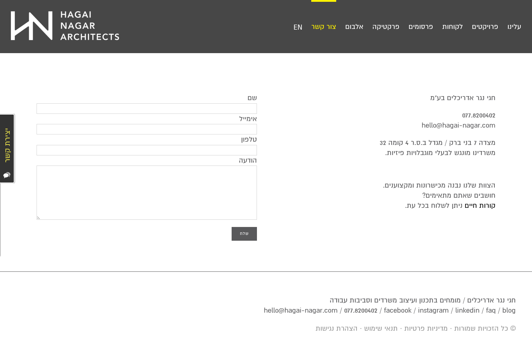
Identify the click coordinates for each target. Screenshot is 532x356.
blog (509, 310)
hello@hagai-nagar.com (458, 125)
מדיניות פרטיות (426, 328)
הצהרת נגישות (337, 328)
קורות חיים (480, 205)
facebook (397, 310)
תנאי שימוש (381, 328)
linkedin (467, 310)
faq (491, 310)
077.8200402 (478, 115)
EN (298, 27)
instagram (433, 310)
